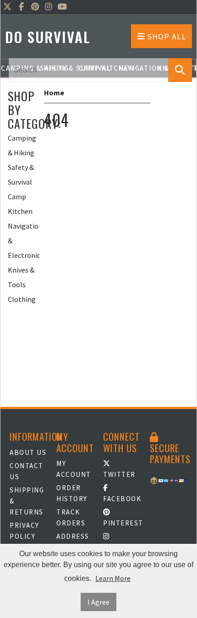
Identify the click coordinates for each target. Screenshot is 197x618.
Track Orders (70, 517)
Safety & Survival (21, 174)
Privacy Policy (24, 531)
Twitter (119, 474)
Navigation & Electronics (23, 240)
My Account (73, 469)
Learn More (113, 578)
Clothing (22, 299)
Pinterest (122, 523)
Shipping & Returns (27, 501)
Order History (72, 493)
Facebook (122, 498)
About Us (28, 452)
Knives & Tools (21, 277)
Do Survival (48, 37)
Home (54, 92)
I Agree (98, 602)
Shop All (165, 36)
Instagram (122, 547)
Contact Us (27, 471)
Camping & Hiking (22, 145)
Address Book (72, 542)
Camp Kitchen (20, 204)
